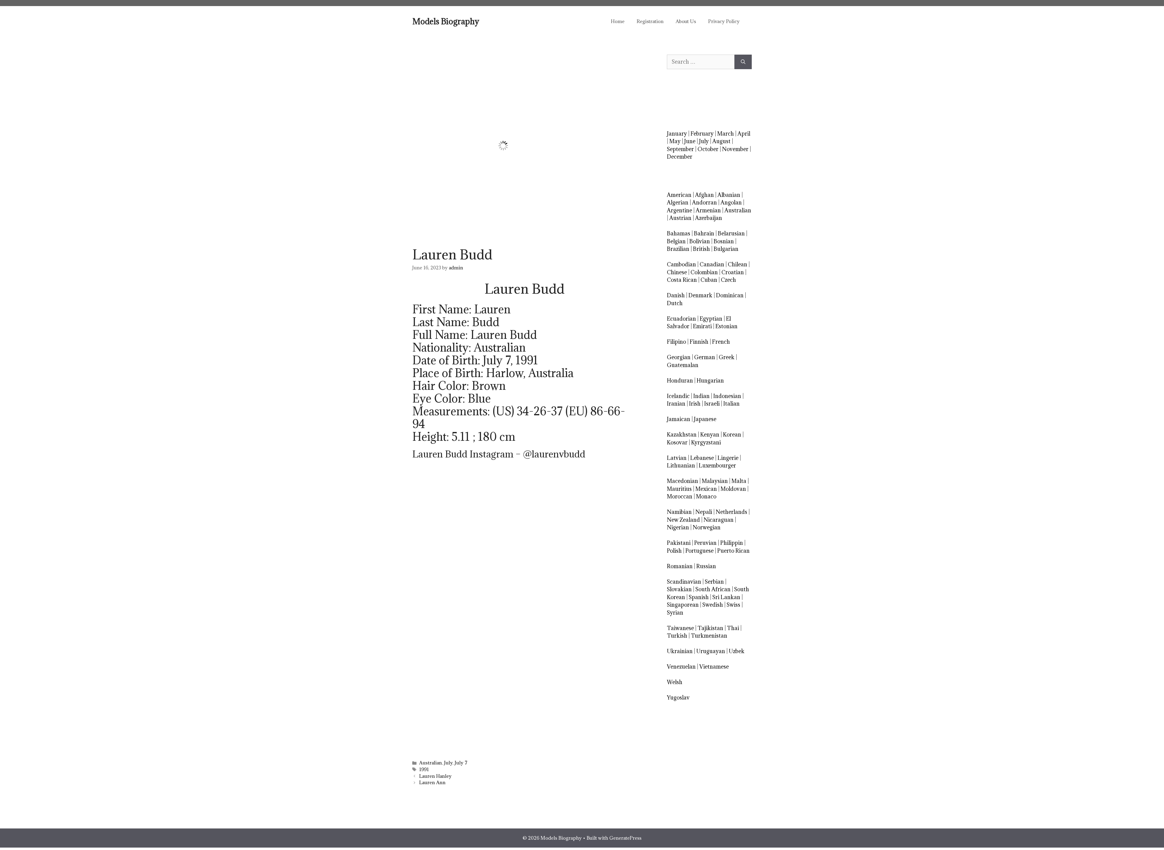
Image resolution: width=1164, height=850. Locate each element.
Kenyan (709, 434)
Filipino (676, 341)
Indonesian (727, 396)
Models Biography (445, 21)
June (689, 141)
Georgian (679, 357)
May (675, 141)
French (721, 341)
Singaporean (683, 604)
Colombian (704, 272)
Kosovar (677, 442)
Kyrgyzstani (706, 442)
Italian (731, 403)
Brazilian (678, 248)
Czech (728, 279)
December (679, 156)
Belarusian (731, 233)
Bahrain (704, 233)
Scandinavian (684, 581)
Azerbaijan (708, 217)
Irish (695, 403)
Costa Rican (682, 279)
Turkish (677, 635)
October (707, 149)
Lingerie (727, 457)
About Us (686, 21)
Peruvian (705, 542)
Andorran (704, 202)
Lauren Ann (432, 782)
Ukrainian (680, 651)
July (448, 763)
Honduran (680, 380)
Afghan (704, 194)
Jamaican (678, 419)
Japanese (705, 419)
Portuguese (699, 550)
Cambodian (681, 264)
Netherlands (731, 511)
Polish (674, 550)
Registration (650, 21)
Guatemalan (682, 365)
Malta (738, 480)
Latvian (677, 457)
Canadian (712, 264)
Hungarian (710, 380)
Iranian (676, 403)
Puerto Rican (733, 550)
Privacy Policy (724, 21)
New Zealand (683, 519)
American (679, 194)
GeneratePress (625, 838)
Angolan (731, 202)
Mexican (706, 488)
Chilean (737, 264)
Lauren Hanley (435, 776)
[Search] (743, 62)
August (721, 141)
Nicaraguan (719, 519)
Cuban (709, 279)
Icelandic (678, 396)
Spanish (699, 597)
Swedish (712, 604)
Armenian (708, 210)
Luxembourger (717, 465)
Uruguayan (710, 651)
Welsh (674, 682)
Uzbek (736, 651)
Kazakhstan (682, 434)
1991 (424, 769)
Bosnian (724, 241)
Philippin (731, 542)
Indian (701, 396)
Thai (733, 628)
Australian (430, 763)
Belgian (676, 241)
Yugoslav (678, 697)
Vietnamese (714, 666)
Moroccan (679, 496)
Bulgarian (726, 248)
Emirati (702, 326)
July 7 (461, 763)
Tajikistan (710, 628)
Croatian (732, 272)
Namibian (679, 511)
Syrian (675, 612)
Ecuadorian (681, 318)
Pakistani (679, 542)
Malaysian (715, 480)
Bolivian (699, 241)
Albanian (728, 194)
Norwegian (707, 527)
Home (617, 21)
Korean (732, 434)
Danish (676, 295)
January (677, 133)
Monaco (706, 496)
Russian (706, 566)
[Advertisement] (524, 523)
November (735, 149)
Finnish (699, 341)
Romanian (680, 566)
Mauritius (679, 488)
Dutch (675, 303)
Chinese (677, 272)
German (704, 357)
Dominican (730, 295)
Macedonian (682, 480)
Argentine (679, 210)
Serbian (714, 581)
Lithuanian (681, 465)
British (701, 248)
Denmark (700, 295)
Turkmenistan (709, 635)
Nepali (703, 511)
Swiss (733, 604)
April (744, 133)
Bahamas (678, 233)
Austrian (680, 217)
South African (713, 589)
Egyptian (711, 318)
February (702, 133)
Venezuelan (681, 666)
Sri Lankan (726, 597)
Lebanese (702, 457)
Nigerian (678, 527)
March (725, 133)
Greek (726, 357)
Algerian (677, 202)
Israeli (712, 403)
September (680, 149)
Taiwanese (680, 628)
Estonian (726, 326)
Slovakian (679, 589)
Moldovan (733, 488)
